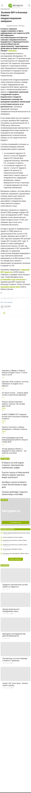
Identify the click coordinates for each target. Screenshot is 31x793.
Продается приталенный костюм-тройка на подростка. (15, 586)
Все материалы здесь (15, 522)
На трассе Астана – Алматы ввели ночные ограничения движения (15, 394)
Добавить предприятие (15, 559)
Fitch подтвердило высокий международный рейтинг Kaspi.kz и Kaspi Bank (15, 440)
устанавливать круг (8, 279)
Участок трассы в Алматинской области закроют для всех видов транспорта (15, 475)
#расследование (8, 302)
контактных (20, 279)
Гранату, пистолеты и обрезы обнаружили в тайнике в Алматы (14, 428)
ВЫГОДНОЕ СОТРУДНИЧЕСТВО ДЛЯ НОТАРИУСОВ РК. (14, 635)
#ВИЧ (2, 302)
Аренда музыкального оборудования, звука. (11, 610)
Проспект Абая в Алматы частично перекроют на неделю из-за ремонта (15, 384)
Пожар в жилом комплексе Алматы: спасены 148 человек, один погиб (13, 404)
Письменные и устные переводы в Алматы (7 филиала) (14, 659)
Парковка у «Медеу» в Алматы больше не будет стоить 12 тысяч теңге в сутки (14, 372)
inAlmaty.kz (12, 51)
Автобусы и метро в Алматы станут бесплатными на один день (14, 484)
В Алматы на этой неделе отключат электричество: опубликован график (13, 465)
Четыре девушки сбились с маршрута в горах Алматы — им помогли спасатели (14, 451)
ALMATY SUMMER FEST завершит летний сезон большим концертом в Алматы (15, 416)
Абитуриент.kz (11, 511)
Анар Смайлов (7, 306)
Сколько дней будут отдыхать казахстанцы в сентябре (15, 493)
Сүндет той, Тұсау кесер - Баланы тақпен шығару (15, 684)
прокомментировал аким (10, 287)
